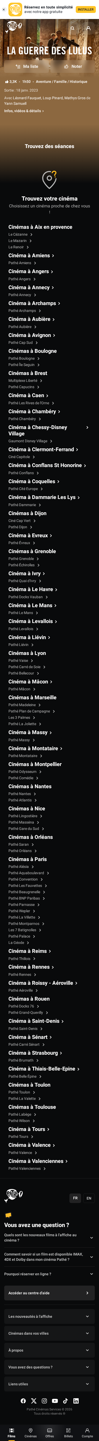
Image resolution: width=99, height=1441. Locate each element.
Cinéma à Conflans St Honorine (45, 465)
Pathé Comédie (21, 778)
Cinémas (31, 1436)
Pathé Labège (20, 1114)
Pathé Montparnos (24, 923)
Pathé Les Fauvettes (25, 885)
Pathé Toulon (19, 1092)
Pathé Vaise (18, 660)
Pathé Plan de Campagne (29, 711)
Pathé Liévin (18, 645)
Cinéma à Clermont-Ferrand (41, 449)
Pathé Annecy (20, 295)
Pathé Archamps (22, 310)
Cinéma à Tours (26, 1129)
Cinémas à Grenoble (32, 551)
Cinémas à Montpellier (35, 764)
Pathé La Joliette (22, 724)
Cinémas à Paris (27, 859)
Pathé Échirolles (21, 565)
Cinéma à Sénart (28, 1037)
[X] (34, 1401)
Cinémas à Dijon (27, 513)
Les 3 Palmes (19, 717)
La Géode (16, 942)
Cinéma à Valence (29, 1145)
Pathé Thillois (19, 959)
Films (11, 1436)
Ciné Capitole (19, 457)
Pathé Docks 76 (21, 1006)
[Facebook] (23, 1401)
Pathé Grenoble (21, 559)
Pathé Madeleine (22, 705)
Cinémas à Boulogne (32, 351)
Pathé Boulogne (21, 358)
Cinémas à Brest (27, 373)
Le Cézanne (18, 234)
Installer (86, 9)
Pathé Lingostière (23, 816)
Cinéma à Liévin (27, 637)
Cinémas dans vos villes (28, 1333)
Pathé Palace (19, 936)
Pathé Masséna (21, 822)
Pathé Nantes (20, 794)
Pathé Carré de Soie (24, 667)
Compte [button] (87, 1436)
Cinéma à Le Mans (30, 605)
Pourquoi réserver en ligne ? (27, 1274)
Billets (68, 1436)
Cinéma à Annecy (29, 287)
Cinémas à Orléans (30, 837)
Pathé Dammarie (22, 505)
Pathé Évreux (19, 543)
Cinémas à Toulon (29, 1085)
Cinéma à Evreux (28, 535)
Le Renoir (16, 247)
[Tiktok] (65, 1401)
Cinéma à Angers (28, 271)
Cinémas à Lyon (27, 653)
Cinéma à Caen (26, 395)
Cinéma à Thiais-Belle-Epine (41, 1069)
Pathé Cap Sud (21, 342)
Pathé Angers (19, 279)
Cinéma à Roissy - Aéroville (40, 983)
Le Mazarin (17, 241)
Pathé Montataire (23, 756)
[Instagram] (44, 1401)
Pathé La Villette (22, 917)
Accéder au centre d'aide (29, 1293)
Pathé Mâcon (19, 689)
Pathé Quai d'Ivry (22, 581)
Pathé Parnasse (21, 904)
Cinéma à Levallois (30, 621)
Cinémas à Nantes (29, 786)
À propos (15, 1350)
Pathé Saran (19, 844)
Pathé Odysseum (22, 771)
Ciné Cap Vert (19, 521)
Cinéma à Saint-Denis (33, 1021)
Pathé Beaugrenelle (24, 892)
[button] (72, 28)
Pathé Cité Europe (23, 489)
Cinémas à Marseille (32, 698)
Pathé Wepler (19, 911)
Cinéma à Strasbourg (33, 1053)
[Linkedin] (76, 1401)
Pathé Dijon (18, 527)
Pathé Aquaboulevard (26, 873)
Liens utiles (18, 1384)
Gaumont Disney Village (28, 441)
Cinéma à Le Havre (30, 589)
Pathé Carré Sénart (24, 1044)
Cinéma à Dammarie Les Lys (42, 497)
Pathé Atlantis (20, 800)
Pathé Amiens (20, 263)
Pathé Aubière (20, 327)
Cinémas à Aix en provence (40, 227)
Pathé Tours (18, 1136)
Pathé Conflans (21, 473)
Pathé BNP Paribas (24, 898)
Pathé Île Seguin (21, 365)
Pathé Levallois (21, 629)
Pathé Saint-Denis (23, 1028)
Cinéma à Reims (27, 951)
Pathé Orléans (20, 851)
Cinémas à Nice (26, 809)
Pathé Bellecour (21, 673)
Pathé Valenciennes (24, 1168)
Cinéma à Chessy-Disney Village (37, 430)
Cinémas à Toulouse (32, 1107)
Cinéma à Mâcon (28, 682)
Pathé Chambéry (22, 419)
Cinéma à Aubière (29, 319)
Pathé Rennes (20, 974)
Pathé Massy (19, 740)
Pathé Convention (23, 879)
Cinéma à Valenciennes (35, 1161)
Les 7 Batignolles (22, 930)
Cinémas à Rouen (29, 999)
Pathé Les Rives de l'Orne (29, 403)
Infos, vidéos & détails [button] (22, 111)
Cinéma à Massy (28, 732)
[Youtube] (55, 1401)
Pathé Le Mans (21, 613)
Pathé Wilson (19, 1121)
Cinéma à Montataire (33, 748)
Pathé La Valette (22, 1098)
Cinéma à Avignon (29, 335)
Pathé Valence (20, 1152)
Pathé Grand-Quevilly (26, 1012)
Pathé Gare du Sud (24, 828)
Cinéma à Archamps (32, 303)
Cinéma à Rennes (29, 967)
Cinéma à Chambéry (32, 411)
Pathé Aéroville (21, 990)
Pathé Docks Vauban (26, 597)
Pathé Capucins (21, 387)
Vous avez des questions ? (30, 1367)
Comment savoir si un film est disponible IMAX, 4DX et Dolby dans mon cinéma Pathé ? (43, 1257)
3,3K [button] (13, 81)
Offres (49, 1436)
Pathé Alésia (19, 866)
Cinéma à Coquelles (31, 481)
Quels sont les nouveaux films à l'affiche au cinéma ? (40, 1238)
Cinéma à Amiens (29, 256)
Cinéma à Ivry (24, 573)
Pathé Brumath (21, 1060)
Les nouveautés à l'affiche (30, 1316)
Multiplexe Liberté (23, 380)
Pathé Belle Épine (22, 1076)
